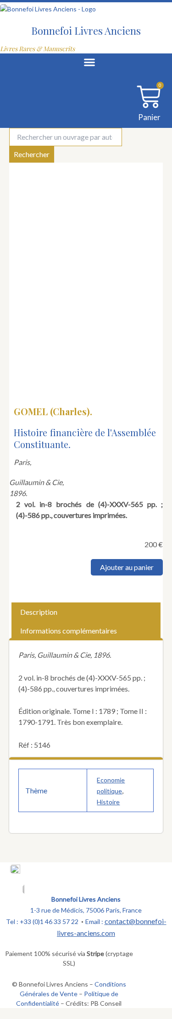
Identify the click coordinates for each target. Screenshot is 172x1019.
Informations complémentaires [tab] (68, 630)
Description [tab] (38, 611)
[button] (90, 62)
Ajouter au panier (127, 567)
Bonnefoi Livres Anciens (86, 30)
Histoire (108, 802)
